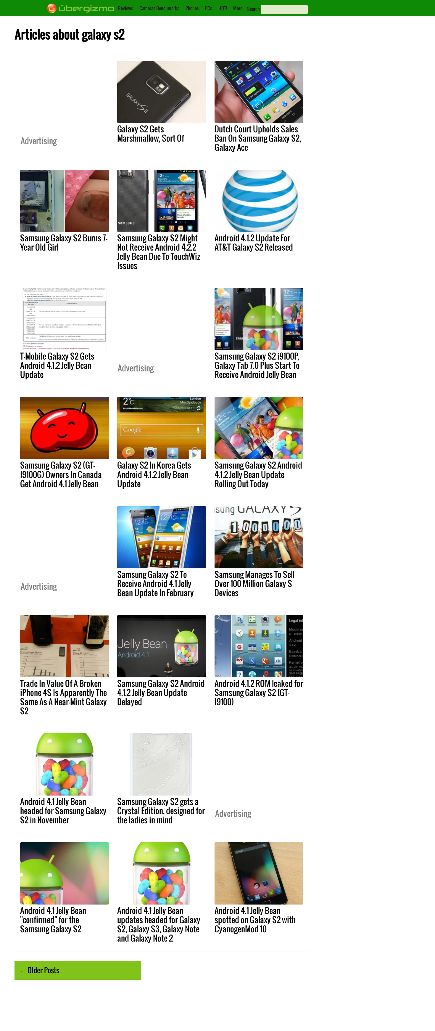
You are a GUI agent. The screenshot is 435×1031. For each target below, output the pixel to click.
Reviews (125, 8)
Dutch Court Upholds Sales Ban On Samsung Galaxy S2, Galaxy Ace (258, 138)
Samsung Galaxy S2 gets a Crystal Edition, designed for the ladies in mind (161, 811)
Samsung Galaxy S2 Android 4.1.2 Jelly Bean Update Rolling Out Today (258, 474)
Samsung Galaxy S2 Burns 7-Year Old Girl (63, 242)
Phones (192, 8)
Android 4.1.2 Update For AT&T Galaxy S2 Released (254, 242)
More (237, 8)
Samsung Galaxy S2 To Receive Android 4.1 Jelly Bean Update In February (155, 583)
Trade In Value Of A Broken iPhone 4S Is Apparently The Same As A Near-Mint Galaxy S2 (63, 697)
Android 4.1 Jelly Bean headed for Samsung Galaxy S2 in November (63, 811)
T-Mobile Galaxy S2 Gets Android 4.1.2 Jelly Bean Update (57, 365)
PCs (208, 8)
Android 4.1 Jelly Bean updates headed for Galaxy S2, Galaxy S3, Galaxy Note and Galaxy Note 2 (158, 924)
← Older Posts (39, 970)
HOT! (222, 8)
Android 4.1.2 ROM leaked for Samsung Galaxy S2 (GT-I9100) (259, 692)
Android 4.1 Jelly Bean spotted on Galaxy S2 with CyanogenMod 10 (255, 920)
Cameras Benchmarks (159, 8)
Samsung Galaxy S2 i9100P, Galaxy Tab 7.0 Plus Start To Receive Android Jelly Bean (257, 365)
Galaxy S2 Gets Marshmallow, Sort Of (150, 133)
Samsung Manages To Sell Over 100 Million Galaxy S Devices (254, 583)
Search (253, 8)
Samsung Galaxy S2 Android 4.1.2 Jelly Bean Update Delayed (161, 692)
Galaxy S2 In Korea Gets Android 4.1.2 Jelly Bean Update (154, 474)
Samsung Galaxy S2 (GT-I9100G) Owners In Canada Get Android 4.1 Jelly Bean (61, 474)
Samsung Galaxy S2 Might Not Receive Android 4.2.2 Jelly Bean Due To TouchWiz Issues (158, 251)
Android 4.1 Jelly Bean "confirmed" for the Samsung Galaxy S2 (53, 920)
